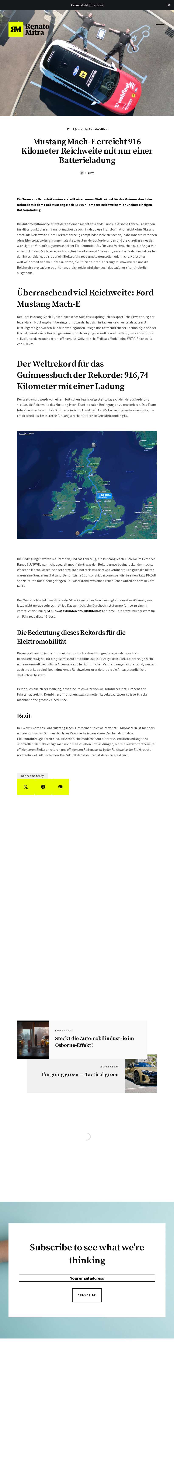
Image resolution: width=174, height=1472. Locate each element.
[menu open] (160, 26)
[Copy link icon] (60, 787)
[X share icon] (25, 787)
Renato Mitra (98, 129)
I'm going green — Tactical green (80, 1074)
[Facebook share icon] (43, 787)
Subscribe (87, 1295)
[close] (169, 5)
